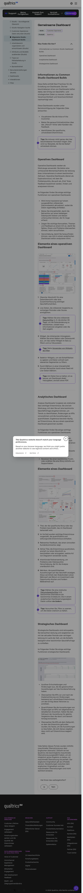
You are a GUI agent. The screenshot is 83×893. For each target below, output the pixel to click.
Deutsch (33, 453)
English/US (20, 453)
